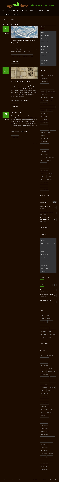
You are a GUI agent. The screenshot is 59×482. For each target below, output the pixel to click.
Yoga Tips (43, 63)
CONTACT (15, 14)
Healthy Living (44, 325)
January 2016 (44, 116)
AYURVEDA (32, 10)
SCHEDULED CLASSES (13, 10)
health (50, 321)
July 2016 (52, 107)
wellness (52, 334)
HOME (4, 10)
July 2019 (51, 88)
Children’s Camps (16, 112)
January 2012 (44, 185)
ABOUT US (7, 14)
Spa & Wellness (44, 334)
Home (4, 19)
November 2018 (44, 94)
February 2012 (44, 182)
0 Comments (6, 33)
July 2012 (50, 176)
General (49, 318)
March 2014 (43, 163)
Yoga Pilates (44, 60)
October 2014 (44, 151)
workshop (43, 337)
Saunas (43, 49)
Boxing (43, 32)
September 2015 (44, 129)
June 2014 (51, 157)
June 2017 (53, 100)
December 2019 (50, 75)
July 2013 (51, 173)
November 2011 (44, 189)
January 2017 (44, 103)
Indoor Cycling (45, 41)
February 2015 (44, 138)
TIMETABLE (24, 10)
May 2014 (43, 160)
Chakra (43, 318)
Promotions (30, 56)
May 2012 (43, 179)
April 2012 (49, 179)
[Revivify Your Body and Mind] (24, 73)
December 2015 (44, 119)
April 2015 (49, 132)
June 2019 (43, 91)
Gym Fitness (44, 38)
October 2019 (44, 81)
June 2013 (43, 176)
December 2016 (44, 107)
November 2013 (44, 167)
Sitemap (45, 479)
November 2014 (44, 148)
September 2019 (44, 84)
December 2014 (44, 144)
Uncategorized (45, 52)
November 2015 (44, 122)
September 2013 (44, 170)
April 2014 (49, 160)
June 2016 (43, 110)
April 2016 (50, 110)
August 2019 (44, 88)
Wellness (43, 55)
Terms (39, 479)
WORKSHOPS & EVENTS (43, 10)
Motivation (43, 331)
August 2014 (44, 157)
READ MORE (15, 61)
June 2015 (53, 129)
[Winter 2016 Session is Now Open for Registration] (24, 32)
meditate (53, 328)
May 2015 (43, 132)
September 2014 (44, 154)
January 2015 (44, 141)
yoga (49, 337)
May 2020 (43, 75)
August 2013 (44, 173)
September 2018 (44, 97)
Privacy (35, 479)
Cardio (48, 315)
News (25, 56)
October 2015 (44, 125)
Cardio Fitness (45, 35)
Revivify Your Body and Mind (20, 82)
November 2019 (44, 78)
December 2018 (51, 91)
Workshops (44, 57)
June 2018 (53, 97)
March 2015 (43, 135)
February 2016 (44, 113)
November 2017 (44, 100)
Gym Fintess (44, 321)
